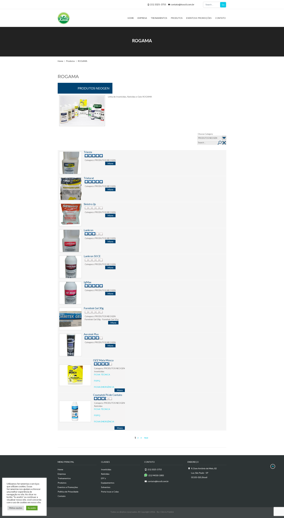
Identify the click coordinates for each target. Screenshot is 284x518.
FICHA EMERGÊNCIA (104, 387)
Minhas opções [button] (15, 508)
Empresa (62, 474)
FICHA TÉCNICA (102, 374)
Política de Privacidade (68, 491)
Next (146, 438)
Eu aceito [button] (32, 508)
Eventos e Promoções (68, 487)
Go (223, 5)
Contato (62, 496)
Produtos (62, 482)
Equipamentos (107, 482)
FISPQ (97, 380)
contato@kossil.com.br (182, 4)
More (110, 163)
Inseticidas (106, 469)
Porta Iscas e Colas (110, 491)
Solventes (105, 487)
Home (60, 61)
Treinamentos (64, 478)
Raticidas (105, 474)
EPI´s (103, 478)
